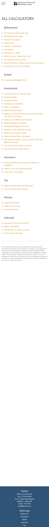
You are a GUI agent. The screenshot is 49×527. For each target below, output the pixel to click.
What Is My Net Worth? (13, 110)
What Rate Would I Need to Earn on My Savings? (24, 63)
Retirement (24, 514)
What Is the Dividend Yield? (15, 133)
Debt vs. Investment (12, 107)
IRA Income (8, 49)
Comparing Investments (13, 103)
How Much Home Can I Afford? (16, 223)
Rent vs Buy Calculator (13, 233)
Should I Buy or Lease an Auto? (17, 229)
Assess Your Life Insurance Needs (18, 168)
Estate (24, 519)
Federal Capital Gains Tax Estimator (18, 185)
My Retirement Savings (13, 36)
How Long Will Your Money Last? (17, 93)
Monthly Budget (10, 97)
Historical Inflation (11, 209)
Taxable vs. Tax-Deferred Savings (17, 129)
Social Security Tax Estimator (16, 189)
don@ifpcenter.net (24, 506)
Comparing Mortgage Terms (15, 80)
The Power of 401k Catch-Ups (16, 33)
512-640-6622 (27, 494)
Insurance (24, 522)
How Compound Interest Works (16, 149)
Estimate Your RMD (12, 53)
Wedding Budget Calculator (15, 123)
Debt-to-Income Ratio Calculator (17, 136)
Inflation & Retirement (12, 46)
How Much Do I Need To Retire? (17, 66)
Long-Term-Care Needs (13, 172)
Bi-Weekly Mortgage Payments (16, 126)
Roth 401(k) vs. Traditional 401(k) (17, 56)
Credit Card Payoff (11, 202)
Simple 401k (9, 43)
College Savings (10, 100)
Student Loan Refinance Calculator (18, 119)
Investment (24, 516)
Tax (24, 525)
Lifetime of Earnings (12, 206)
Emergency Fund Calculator (15, 59)
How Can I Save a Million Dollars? (18, 145)
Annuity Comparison (12, 39)
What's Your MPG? (11, 226)
